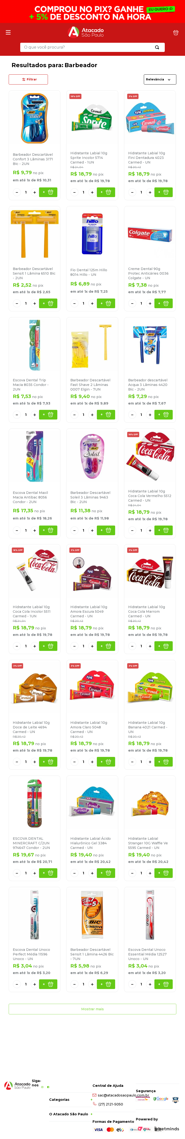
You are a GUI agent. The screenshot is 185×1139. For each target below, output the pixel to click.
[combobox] (92, 47)
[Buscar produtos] (158, 47)
